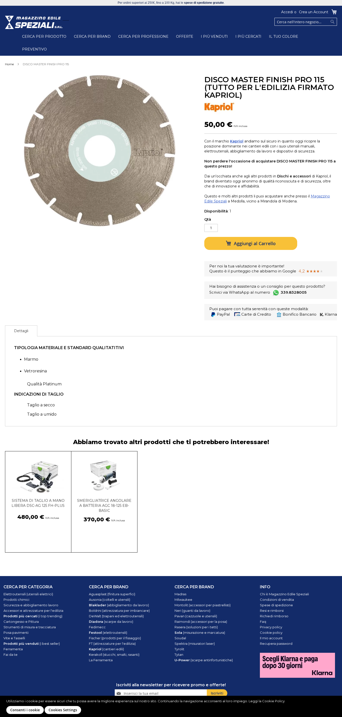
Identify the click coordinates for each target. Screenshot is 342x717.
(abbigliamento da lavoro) (119, 605)
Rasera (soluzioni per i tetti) (196, 627)
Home (9, 64)
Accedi (287, 12)
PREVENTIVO (34, 49)
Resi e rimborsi (272, 611)
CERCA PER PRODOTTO (44, 36)
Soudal (180, 638)
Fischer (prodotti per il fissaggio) (115, 638)
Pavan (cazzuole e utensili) (196, 616)
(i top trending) (33, 616)
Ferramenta (13, 649)
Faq (263, 622)
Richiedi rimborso (274, 616)
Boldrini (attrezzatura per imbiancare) (119, 611)
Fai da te (11, 655)
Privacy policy (271, 627)
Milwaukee (183, 600)
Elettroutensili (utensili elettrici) (28, 594)
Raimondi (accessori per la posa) (201, 622)
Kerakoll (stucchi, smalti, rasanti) (114, 655)
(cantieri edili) (106, 649)
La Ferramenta (101, 660)
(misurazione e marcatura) (200, 633)
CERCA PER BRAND (92, 36)
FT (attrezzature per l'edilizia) (112, 644)
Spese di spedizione (276, 605)
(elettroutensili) (108, 633)
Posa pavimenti (16, 633)
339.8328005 (293, 292)
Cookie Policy (273, 701)
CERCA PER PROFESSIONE (143, 36)
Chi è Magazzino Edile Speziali (284, 594)
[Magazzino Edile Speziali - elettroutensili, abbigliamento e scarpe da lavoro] (34, 22)
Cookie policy (271, 633)
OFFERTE (184, 36)
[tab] (21, 330)
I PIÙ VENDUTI (214, 36)
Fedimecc (97, 627)
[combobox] (305, 22)
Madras (180, 594)
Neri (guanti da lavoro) (192, 611)
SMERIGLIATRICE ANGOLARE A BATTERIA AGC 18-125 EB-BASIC (104, 505)
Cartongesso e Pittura (21, 622)
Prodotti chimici (16, 600)
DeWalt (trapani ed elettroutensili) (116, 616)
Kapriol (236, 141)
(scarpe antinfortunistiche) (204, 660)
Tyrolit (179, 649)
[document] (171, 706)
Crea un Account (313, 12)
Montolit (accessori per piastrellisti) (203, 605)
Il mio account (271, 638)
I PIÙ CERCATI (248, 36)
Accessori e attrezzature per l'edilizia (33, 611)
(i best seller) (32, 644)
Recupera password (276, 644)
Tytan (179, 655)
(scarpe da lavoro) (111, 622)
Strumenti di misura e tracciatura (30, 627)
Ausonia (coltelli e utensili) (109, 600)
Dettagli (21, 331)
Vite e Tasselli (14, 638)
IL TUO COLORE (283, 36)
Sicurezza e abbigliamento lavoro (31, 605)
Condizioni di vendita (277, 600)
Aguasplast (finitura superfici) (112, 594)
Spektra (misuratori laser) (195, 644)
